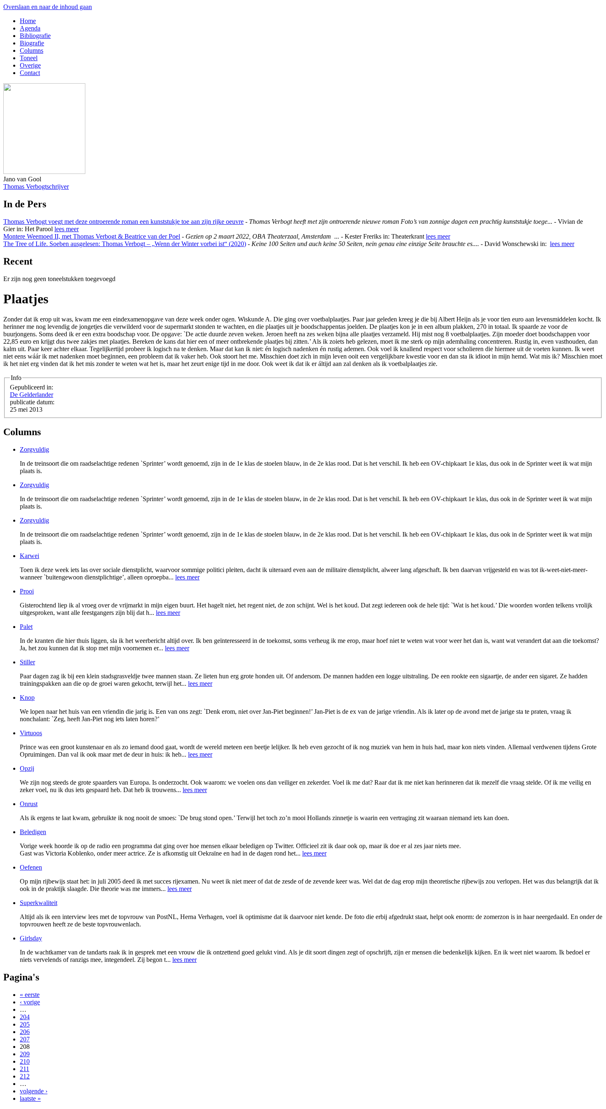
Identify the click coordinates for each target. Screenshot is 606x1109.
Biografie (32, 43)
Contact (30, 72)
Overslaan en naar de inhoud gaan (47, 6)
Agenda (30, 28)
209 (25, 1053)
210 (25, 1061)
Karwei (29, 555)
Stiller (27, 662)
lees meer (66, 228)
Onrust (29, 803)
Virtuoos (31, 732)
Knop (27, 697)
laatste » (30, 1098)
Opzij (27, 768)
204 (25, 1016)
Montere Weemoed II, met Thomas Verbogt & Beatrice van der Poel (91, 236)
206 (25, 1031)
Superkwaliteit (38, 902)
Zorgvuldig (34, 449)
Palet (26, 626)
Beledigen (33, 831)
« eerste (30, 994)
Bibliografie (35, 35)
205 (25, 1024)
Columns (31, 50)
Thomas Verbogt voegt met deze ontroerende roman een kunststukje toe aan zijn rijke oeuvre (123, 221)
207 (25, 1039)
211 (24, 1068)
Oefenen (31, 867)
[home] (44, 171)
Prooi (27, 591)
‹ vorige (30, 1002)
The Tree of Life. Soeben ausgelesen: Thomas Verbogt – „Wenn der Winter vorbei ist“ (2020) (124, 243)
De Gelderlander (31, 394)
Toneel (29, 57)
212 (25, 1076)
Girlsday (31, 938)
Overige (30, 65)
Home (28, 20)
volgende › (33, 1091)
